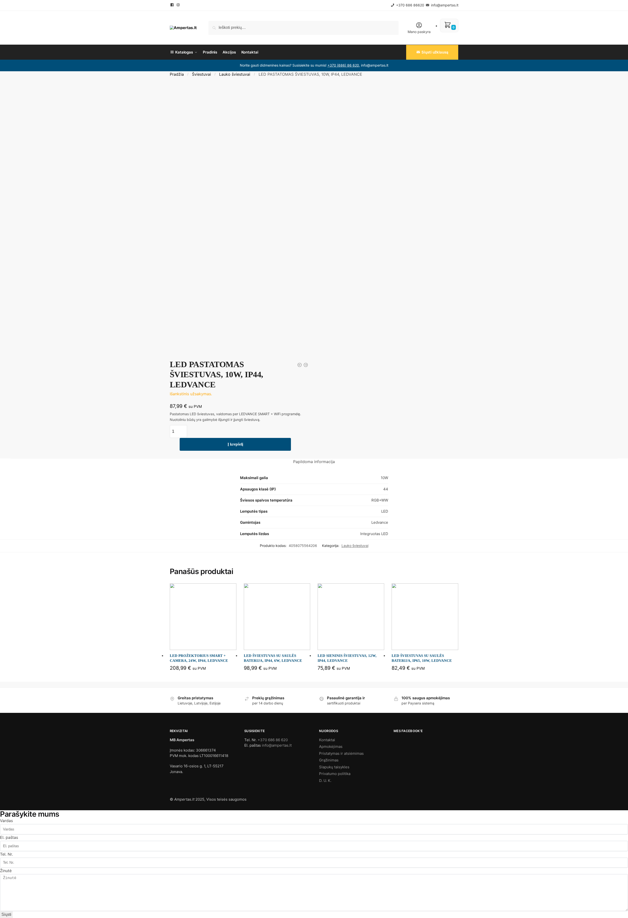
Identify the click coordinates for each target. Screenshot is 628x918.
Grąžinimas (329, 760)
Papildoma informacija (314, 461)
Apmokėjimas (331, 746)
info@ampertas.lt (444, 5)
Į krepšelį (235, 444)
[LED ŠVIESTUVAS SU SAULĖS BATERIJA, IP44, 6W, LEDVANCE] (277, 616)
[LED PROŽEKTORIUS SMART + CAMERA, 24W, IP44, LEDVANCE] (203, 616)
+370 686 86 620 (273, 740)
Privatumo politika (334, 773)
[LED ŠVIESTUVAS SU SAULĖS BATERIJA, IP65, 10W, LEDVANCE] (425, 616)
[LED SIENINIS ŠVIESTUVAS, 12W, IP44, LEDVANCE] (351, 616)
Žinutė (6, 870)
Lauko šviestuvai (234, 74)
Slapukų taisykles (334, 767)
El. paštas (9, 837)
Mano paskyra (419, 32)
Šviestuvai (201, 74)
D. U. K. (325, 780)
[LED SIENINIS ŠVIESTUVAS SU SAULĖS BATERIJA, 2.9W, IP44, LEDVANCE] (299, 364)
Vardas (6, 820)
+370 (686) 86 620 (343, 65)
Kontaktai (327, 740)
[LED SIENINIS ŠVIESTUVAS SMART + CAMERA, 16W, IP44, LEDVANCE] (305, 364)
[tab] (314, 462)
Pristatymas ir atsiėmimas (341, 753)
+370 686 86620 (409, 5)
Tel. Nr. (6, 854)
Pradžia (177, 74)
